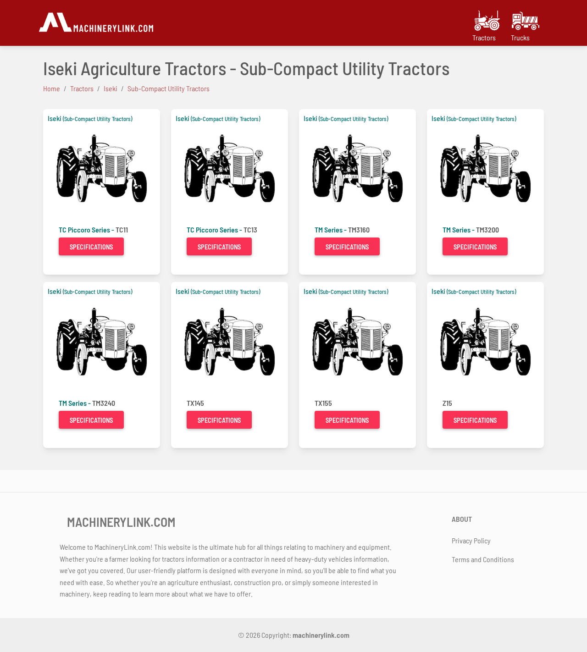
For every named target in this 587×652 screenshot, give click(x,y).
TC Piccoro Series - (87, 229)
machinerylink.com (321, 634)
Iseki (54, 118)
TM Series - (331, 229)
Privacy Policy (471, 540)
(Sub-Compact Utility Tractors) (97, 118)
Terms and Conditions (483, 559)
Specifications (91, 247)
